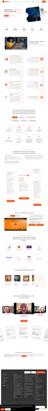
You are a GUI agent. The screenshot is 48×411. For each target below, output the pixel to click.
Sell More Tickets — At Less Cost (18, 387)
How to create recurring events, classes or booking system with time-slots (29, 391)
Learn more (38, 202)
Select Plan (24, 198)
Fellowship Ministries (40, 315)
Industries (24, 1)
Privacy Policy (37, 392)
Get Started (6, 15)
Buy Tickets (36, 1)
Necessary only (8, 409)
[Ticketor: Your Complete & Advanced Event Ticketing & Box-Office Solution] (6, 1)
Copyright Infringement (38, 399)
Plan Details (10, 198)
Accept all (2, 409)
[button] (33, 1)
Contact (20, 1)
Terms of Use (37, 391)
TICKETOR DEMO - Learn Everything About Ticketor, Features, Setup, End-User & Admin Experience (29, 376)
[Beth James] (7, 315)
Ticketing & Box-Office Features (31, 117)
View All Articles (37, 285)
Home (15, 1)
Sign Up (44, 1)
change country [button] (30, 149)
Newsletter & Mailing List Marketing (18, 388)
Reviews (4, 382)
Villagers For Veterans (24, 316)
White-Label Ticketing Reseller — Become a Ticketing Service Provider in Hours (18, 394)
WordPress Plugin (5, 381)
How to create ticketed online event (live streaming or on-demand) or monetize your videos (29, 394)
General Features (22, 117)
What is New (37, 382)
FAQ (36, 383)
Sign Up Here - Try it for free (40, 372)
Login (40, 1)
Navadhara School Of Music (12, 338)
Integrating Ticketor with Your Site (29, 389)
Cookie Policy (3, 407)
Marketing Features (24, 120)
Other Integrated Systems (32, 120)
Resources (28, 1)
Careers (36, 389)
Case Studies (37, 384)
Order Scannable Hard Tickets (39, 381)
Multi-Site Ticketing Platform (36, 197)
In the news (36, 376)
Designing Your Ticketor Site (28, 386)
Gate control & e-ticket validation (29, 380)
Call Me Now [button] (33, 372)
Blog (36, 375)
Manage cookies (14, 409)
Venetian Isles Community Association (35, 338)
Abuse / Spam (37, 398)
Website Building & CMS (15, 120)
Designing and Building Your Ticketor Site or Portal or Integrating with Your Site (29, 384)
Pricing (17, 1)
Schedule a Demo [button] (27, 372)
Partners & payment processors (39, 385)
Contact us (37, 178)
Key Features (14, 117)
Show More (18, 396)
